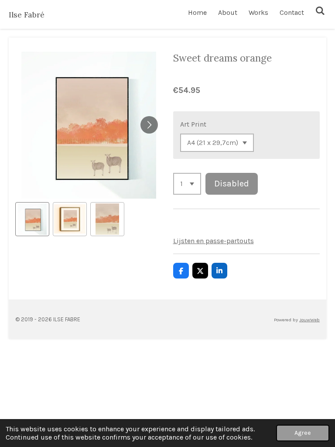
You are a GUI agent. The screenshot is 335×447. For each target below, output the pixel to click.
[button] (32, 219)
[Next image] (149, 125)
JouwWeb (309, 320)
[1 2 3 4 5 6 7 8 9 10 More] (187, 184)
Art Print (193, 124)
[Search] (320, 10)
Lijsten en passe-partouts (213, 241)
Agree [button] (302, 433)
